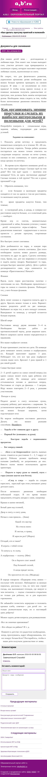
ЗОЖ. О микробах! (7, 737)
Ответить (6, 661)
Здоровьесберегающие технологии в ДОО (15, 751)
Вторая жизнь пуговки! (8, 710)
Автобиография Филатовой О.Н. (12, 756)
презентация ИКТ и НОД (9, 747)
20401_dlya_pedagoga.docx (11, 51)
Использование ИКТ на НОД (10, 742)
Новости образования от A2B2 (25, 22)
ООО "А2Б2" (32, 772)
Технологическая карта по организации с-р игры (17, 728)
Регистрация (30, 10)
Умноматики (15, 774)
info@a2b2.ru (22, 766)
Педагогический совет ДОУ (10, 723)
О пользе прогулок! (7, 706)
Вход (15, 10)
